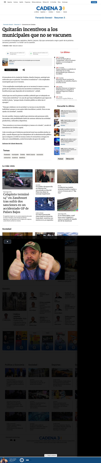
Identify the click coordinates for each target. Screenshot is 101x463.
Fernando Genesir (44, 18)
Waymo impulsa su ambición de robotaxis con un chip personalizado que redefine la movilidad (66, 71)
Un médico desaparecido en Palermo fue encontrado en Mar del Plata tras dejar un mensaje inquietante (44, 190)
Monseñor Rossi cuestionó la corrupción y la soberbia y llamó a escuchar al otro (66, 81)
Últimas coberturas (36, 2)
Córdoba (51, 12)
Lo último (65, 52)
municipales (15, 154)
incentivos (15, 157)
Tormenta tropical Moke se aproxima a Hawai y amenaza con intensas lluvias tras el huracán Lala (66, 101)
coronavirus (7, 157)
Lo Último (36, 12)
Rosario (58, 12)
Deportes (9, 2)
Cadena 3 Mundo (39, 213)
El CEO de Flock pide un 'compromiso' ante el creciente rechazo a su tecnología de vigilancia (66, 61)
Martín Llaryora (30, 154)
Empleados (7, 154)
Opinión (21, 2)
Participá (94, 2)
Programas (27, 2)
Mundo (65, 12)
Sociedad (61, 78)
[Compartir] (24, 70)
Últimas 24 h (46, 2)
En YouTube (53, 2)
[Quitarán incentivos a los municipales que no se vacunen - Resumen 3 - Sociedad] (5, 62)
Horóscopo (65, 2)
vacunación (40, 154)
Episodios (11, 63)
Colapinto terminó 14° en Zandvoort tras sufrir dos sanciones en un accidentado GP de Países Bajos (16, 203)
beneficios (22, 157)
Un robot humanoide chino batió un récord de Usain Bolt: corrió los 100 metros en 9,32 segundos (44, 217)
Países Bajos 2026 (7, 192)
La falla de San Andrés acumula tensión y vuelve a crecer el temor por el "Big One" (67, 190)
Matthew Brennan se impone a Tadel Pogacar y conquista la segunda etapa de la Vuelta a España (65, 90)
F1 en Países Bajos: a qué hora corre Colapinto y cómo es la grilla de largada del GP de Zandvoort (67, 218)
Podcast (60, 159)
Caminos (15, 2)
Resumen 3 (60, 18)
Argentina (42, 12)
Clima (59, 2)
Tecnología (61, 57)
